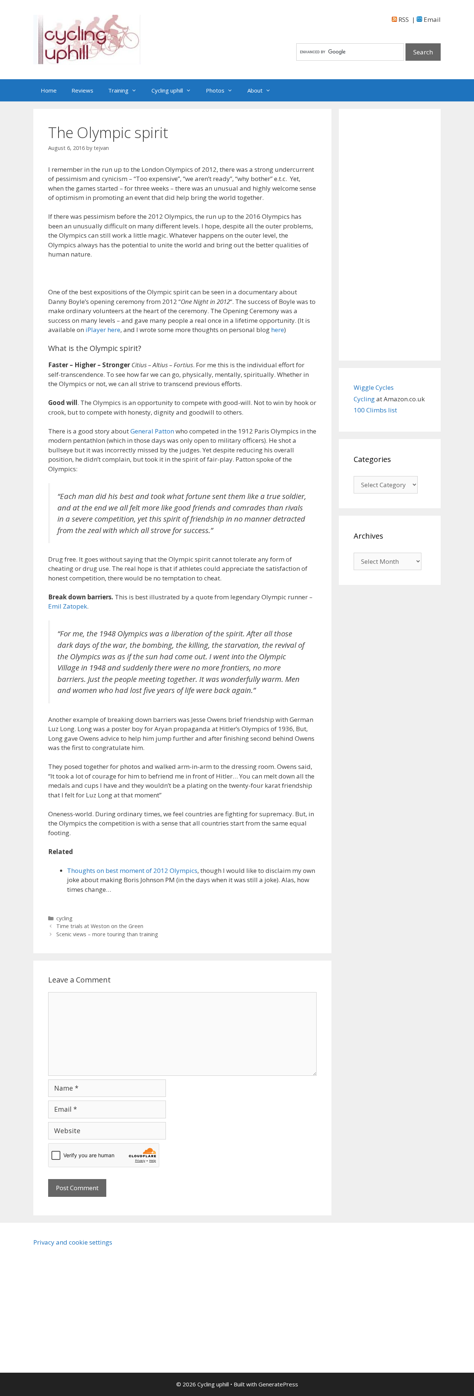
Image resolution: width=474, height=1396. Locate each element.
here (277, 329)
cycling (64, 918)
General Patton (152, 431)
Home (49, 90)
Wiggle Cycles (374, 387)
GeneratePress (278, 1384)
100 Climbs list (375, 410)
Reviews (82, 90)
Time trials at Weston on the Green (99, 926)
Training (118, 90)
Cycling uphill (167, 90)
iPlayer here (103, 329)
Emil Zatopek (67, 606)
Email (431, 19)
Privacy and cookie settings (72, 1242)
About (255, 90)
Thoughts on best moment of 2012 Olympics (132, 870)
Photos (215, 90)
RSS (403, 19)
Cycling (365, 399)
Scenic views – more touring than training (107, 934)
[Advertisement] (390, 235)
